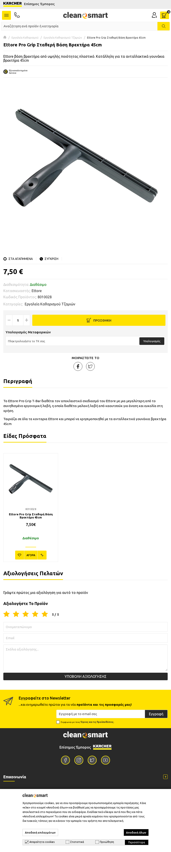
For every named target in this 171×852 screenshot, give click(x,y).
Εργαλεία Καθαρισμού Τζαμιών (63, 37)
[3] (25, 614)
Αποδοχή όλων (136, 832)
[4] (35, 614)
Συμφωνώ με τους (87, 722)
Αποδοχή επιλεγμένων (40, 832)
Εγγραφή (156, 714)
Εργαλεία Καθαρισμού (25, 37)
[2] (16, 614)
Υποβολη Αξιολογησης (85, 676)
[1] (6, 614)
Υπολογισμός (151, 341)
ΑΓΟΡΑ (30, 555)
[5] (45, 614)
